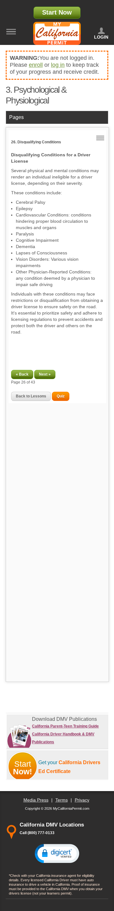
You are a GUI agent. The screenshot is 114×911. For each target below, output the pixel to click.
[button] (57, 853)
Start (22, 767)
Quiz (61, 396)
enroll (36, 65)
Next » (45, 374)
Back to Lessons (31, 396)
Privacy (82, 799)
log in (58, 65)
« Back (22, 374)
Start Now (57, 12)
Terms (61, 799)
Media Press (35, 799)
